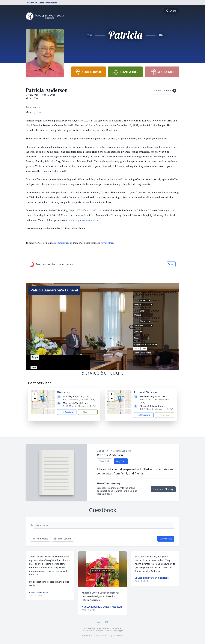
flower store (107, 242)
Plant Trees (87, 412)
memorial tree (61, 242)
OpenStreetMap (105, 635)
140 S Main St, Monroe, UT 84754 (79, 406)
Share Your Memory (163, 489)
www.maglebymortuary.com (83, 220)
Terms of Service (111, 630)
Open (171, 264)
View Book (104, 461)
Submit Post (166, 538)
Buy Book (120, 461)
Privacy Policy (94, 630)
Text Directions (67, 412)
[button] (43, 399)
